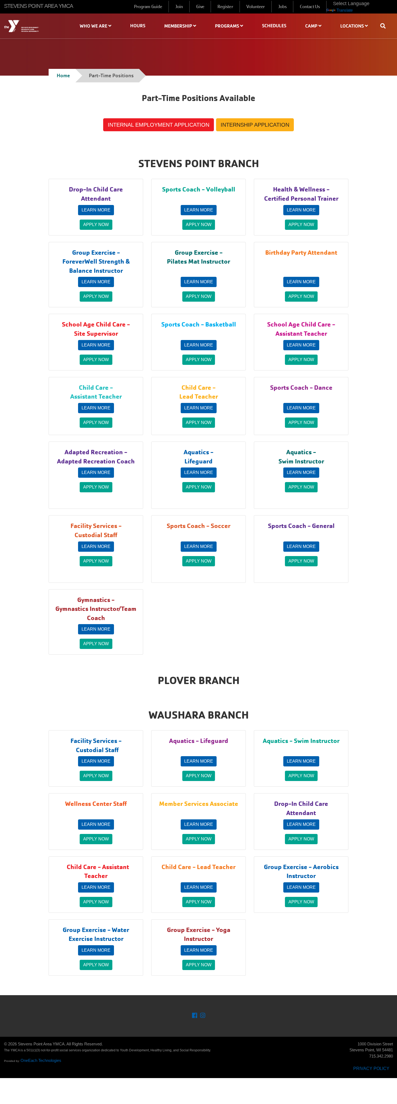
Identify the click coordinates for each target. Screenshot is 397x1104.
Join (179, 7)
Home (63, 75)
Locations (352, 26)
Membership (178, 26)
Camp (311, 26)
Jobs (282, 7)
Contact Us (310, 7)
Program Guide (148, 7)
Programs (227, 26)
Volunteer (255, 7)
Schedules (274, 26)
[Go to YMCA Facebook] (194, 1016)
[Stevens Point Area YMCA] (33, 26)
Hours (137, 26)
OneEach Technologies (41, 1060)
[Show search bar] (385, 26)
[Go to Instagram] (202, 1016)
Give (200, 7)
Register (225, 7)
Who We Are (94, 26)
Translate (345, 10)
